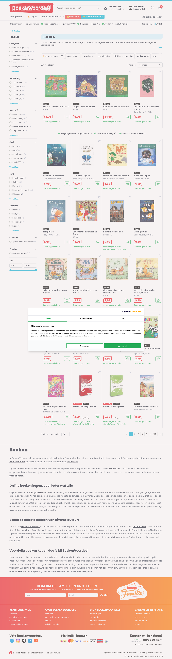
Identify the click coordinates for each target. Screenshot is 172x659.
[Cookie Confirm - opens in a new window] (131, 311)
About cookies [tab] (86, 318)
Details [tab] (125, 318)
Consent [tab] (47, 318)
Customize (84, 346)
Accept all (122, 346)
